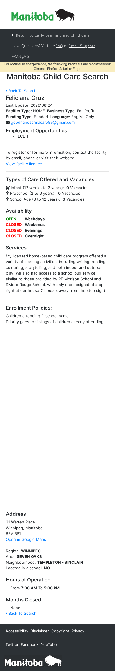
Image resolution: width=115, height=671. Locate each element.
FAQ (59, 45)
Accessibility (17, 631)
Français (21, 56)
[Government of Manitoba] (33, 660)
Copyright (60, 631)
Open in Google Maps (26, 539)
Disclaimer (39, 631)
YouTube (49, 644)
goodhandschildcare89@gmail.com (43, 122)
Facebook (30, 644)
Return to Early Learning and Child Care (53, 35)
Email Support (82, 45)
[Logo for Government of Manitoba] (43, 14)
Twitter (12, 644)
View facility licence (24, 163)
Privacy (77, 631)
